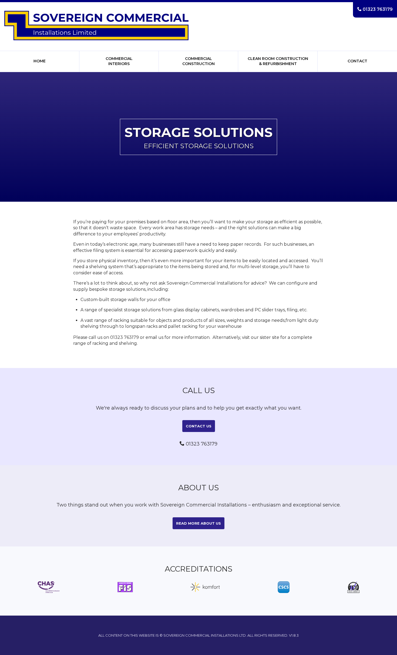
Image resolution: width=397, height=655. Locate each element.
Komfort (205, 587)
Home (39, 61)
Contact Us (198, 426)
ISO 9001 (353, 587)
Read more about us (198, 523)
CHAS (48, 587)
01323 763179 (375, 9)
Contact (357, 61)
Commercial (119, 61)
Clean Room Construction (278, 61)
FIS (125, 587)
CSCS (283, 587)
